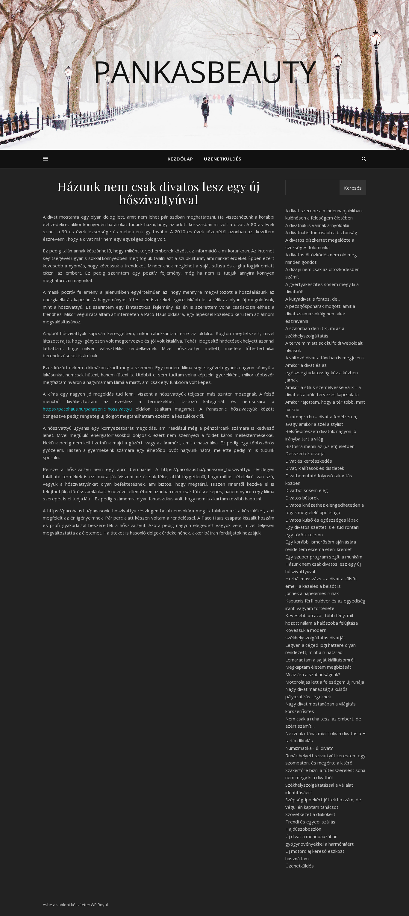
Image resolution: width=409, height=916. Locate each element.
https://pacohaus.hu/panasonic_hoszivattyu (87, 409)
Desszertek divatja (305, 453)
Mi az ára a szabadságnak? (312, 674)
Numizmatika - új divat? (309, 748)
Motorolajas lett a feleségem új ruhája (324, 682)
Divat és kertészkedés (308, 461)
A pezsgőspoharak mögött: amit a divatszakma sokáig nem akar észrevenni (320, 313)
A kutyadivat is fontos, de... (312, 299)
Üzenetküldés (222, 159)
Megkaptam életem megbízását (318, 667)
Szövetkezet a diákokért (310, 814)
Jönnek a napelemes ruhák (312, 593)
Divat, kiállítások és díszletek (314, 468)
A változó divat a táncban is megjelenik (325, 358)
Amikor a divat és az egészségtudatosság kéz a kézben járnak (321, 372)
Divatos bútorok (302, 498)
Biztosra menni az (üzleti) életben (320, 446)
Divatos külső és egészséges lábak (321, 520)
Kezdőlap (180, 159)
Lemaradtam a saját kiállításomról (320, 660)
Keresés (353, 188)
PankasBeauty (204, 71)
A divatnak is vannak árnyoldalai (317, 225)
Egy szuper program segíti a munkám (323, 557)
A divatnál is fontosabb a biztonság (321, 232)
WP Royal (99, 904)
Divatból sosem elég (306, 490)
